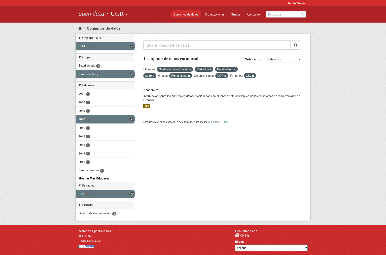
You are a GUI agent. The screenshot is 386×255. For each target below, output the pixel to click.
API (210, 121)
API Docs (222, 121)
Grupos (235, 14)
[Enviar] (302, 14)
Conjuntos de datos (185, 14)
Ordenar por (253, 59)
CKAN (242, 235)
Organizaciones (215, 14)
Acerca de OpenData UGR (95, 231)
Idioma (239, 241)
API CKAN (84, 236)
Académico (150, 90)
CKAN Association (89, 241)
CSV (147, 105)
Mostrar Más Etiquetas (94, 178)
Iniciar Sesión (297, 3)
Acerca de (253, 14)
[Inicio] (80, 28)
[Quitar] (190, 69)
